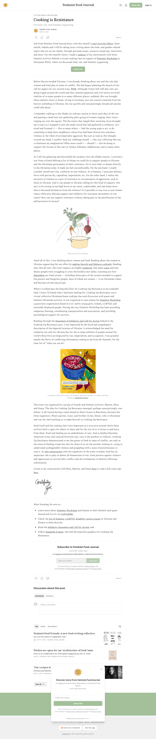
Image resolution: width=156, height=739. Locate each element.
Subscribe (135, 5)
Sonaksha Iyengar (81, 398)
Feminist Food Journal (48, 29)
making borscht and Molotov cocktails (92, 264)
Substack (66, 734)
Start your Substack (71, 728)
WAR (73, 89)
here (94, 469)
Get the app (90, 728)
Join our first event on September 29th (50, 636)
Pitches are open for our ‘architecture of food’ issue (63, 650)
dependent (39, 275)
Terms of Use (89, 709)
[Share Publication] (126, 5)
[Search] (120, 5)
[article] (78, 638)
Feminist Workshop (107, 58)
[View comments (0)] (41, 37)
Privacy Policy (96, 711)
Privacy (80, 721)
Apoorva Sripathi (67, 656)
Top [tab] (36, 626)
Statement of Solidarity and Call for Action (77, 321)
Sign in (148, 5)
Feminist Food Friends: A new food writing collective (64, 633)
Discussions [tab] (52, 626)
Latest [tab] (42, 626)
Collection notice (97, 721)
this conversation (53, 451)
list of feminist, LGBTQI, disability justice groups (75, 519)
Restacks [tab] (49, 596)
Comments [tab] (39, 596)
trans (106, 268)
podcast (82, 55)
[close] (101, 669)
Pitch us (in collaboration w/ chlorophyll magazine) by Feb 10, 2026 (62, 653)
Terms (86, 721)
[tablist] (44, 596)
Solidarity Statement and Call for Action (68, 527)
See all (39, 684)
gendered (87, 268)
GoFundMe (67, 514)
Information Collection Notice (77, 711)
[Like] (36, 37)
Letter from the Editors (46, 15)
